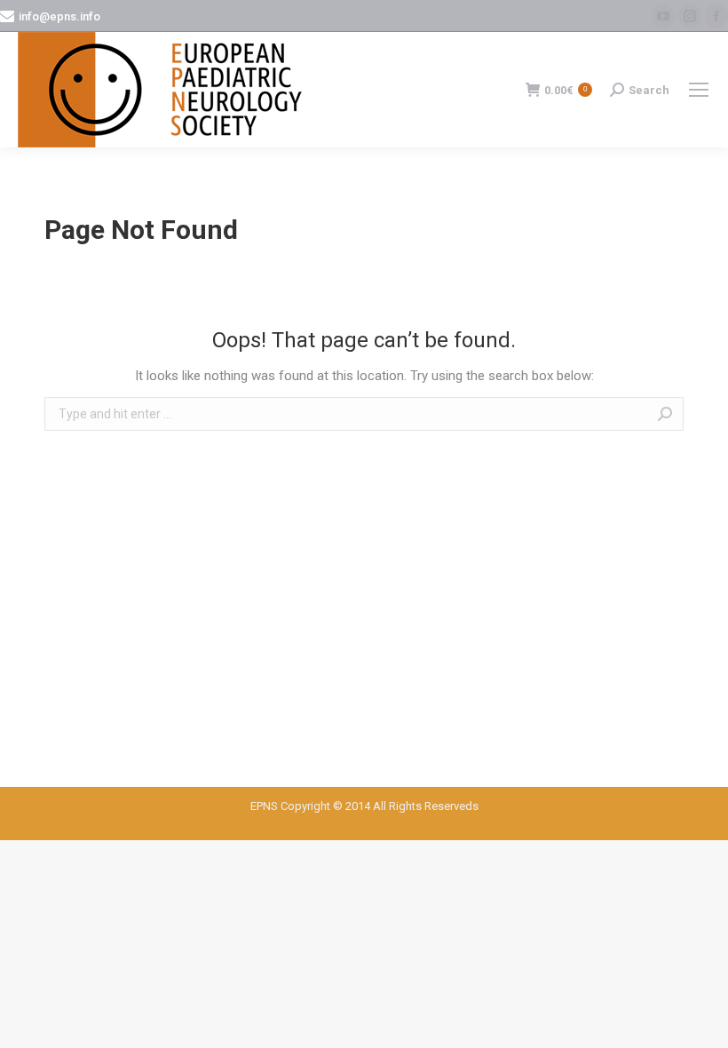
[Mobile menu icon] (698, 89)
